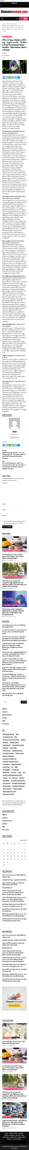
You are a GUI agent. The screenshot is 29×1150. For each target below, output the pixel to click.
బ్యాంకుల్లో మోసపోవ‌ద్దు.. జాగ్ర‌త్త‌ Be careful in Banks (14, 880)
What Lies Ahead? (17, 789)
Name (4, 504)
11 (11, 853)
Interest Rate (6, 767)
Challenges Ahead (14, 742)
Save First (13, 772)
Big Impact (5, 742)
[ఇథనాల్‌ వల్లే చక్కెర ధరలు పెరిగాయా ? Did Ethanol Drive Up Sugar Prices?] (14, 1031)
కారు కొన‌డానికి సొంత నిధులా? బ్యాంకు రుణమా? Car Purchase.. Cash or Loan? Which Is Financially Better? (12, 556)
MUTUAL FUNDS (20, 1135)
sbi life (19, 772)
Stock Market (6, 781)
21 (21, 856)
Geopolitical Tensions (17, 751)
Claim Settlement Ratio (18, 745)
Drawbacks (5, 748)
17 (7, 856)
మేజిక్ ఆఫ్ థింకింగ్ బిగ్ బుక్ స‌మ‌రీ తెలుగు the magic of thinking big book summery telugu (14, 920)
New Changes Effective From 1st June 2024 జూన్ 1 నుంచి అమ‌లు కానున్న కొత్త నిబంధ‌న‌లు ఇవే (14, 905)
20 (18, 856)
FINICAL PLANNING (7, 36)
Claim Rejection (7, 745)
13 (18, 853)
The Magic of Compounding (18, 783)
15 (25, 853)
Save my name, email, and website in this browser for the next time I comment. (14, 522)
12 (14, 853)
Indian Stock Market (16, 764)
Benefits (23, 740)
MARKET (21, 1133)
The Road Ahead (7, 786)
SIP (9, 778)
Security (5, 778)
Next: (14, 465)
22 (25, 856)
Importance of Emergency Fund (10, 761)
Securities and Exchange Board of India (12, 775)
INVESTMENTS (22, 1137)
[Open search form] (17, 18)
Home (6, 1133)
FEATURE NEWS (7, 550)
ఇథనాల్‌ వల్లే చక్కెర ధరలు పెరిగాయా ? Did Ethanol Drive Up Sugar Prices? (13, 1042)
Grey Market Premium (8, 753)
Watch (25, 19)
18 (11, 856)
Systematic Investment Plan (18, 781)
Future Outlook (6, 751)
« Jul (3, 865)
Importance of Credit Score (9, 759)
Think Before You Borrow (19, 786)
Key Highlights (6, 770)
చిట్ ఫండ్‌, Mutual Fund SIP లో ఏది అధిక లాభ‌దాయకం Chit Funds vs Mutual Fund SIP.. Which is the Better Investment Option (13, 892)
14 (21, 853)
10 (7, 853)
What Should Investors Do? (9, 791)
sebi (24, 772)
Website (4, 515)
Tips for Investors (7, 789)
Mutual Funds (6, 772)
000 (16, 737)
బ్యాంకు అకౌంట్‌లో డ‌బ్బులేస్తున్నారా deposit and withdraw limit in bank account (13, 884)
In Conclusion (6, 764)
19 (14, 856)
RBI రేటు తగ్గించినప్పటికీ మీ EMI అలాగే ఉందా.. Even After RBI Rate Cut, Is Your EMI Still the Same (14, 915)
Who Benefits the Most (8, 794)
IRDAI (16, 767)
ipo (12, 767)
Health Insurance (19, 753)
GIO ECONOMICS (15, 1037)
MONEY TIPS (13, 1137)
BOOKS (9, 1139)
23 (4, 859)
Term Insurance (6, 783)
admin (4, 53)
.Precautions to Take (8, 737)
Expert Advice (13, 748)
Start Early (14, 778)
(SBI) (17, 734)
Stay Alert (21, 778)
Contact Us (5, 712)
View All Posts (14, 437)
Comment (5, 483)
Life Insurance (15, 770)
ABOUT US (4, 709)
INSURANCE (5, 1137)
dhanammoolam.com (7, 715)
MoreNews (22, 1146)
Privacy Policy (5, 724)
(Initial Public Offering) (8, 734)
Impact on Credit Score (8, 756)
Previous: (14, 454)
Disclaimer (4, 718)
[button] (2, 18)
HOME (3, 721)
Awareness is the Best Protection (11, 740)
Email (4, 510)
